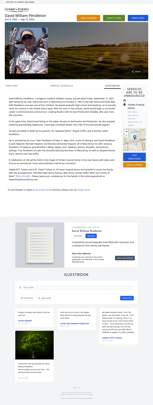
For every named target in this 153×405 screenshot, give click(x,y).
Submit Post (127, 298)
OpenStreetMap (79, 398)
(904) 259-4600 (23, 176)
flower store (84, 189)
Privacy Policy (69, 394)
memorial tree (42, 189)
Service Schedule (61, 85)
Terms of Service (83, 394)
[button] (134, 137)
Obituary (12, 85)
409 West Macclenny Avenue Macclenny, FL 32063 (135, 118)
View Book (78, 236)
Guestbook (112, 85)
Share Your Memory (125, 258)
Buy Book (91, 236)
